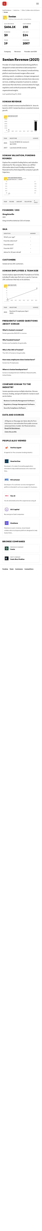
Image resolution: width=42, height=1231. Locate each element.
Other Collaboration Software (31, 10)
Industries (16, 10)
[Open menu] (37, 4)
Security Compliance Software (15, 408)
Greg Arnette (8, 214)
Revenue (17, 51)
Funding (5, 569)
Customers (19, 569)
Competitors (28, 569)
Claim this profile (11, 432)
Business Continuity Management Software (19, 401)
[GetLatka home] (4, 4)
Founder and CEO (30, 51)
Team (12, 569)
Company (7, 51)
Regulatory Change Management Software (19, 404)
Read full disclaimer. (12, 428)
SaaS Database (6, 10)
